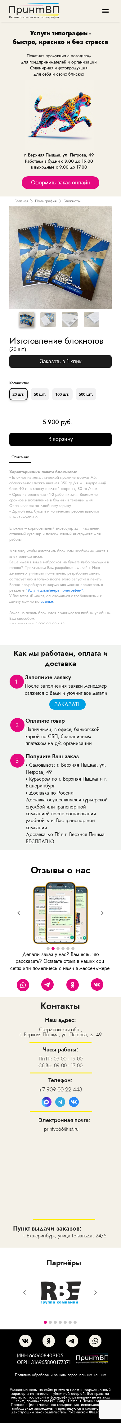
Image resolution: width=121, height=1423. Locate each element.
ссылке (47, 601)
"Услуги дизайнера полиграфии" (54, 590)
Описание (20, 457)
